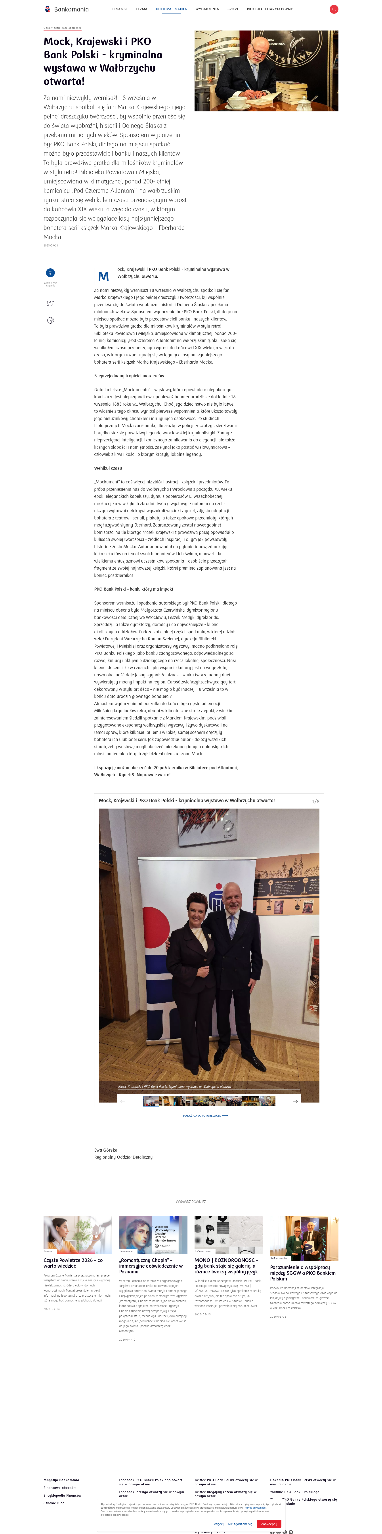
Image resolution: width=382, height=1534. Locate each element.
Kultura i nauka (171, 9)
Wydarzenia (207, 9)
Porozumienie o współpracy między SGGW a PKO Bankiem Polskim (303, 1273)
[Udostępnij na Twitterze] (50, 304)
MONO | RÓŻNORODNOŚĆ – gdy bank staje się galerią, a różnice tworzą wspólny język (226, 1266)
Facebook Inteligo (151, 1494)
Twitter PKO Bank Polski (226, 1482)
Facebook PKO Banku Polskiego (152, 1482)
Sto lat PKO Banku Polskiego (303, 1502)
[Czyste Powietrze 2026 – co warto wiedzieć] (78, 1235)
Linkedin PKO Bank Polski (303, 1482)
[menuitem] (120, 9)
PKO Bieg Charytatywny (270, 9)
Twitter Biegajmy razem (225, 1494)
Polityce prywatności (255, 1507)
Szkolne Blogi (55, 1503)
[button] (334, 9)
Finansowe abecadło (60, 1488)
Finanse (120, 9)
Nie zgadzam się (240, 1524)
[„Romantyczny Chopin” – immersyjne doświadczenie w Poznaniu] (153, 1235)
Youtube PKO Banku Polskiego (294, 1492)
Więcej (218, 1524)
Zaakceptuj (269, 1524)
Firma (141, 9)
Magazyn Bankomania (61, 1480)
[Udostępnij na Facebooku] (50, 321)
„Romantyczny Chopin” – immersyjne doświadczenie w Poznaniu (151, 1266)
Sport (233, 9)
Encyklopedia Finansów (63, 1496)
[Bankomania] (67, 9)
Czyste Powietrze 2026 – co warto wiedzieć (73, 1263)
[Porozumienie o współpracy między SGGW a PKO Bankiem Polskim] (304, 1238)
